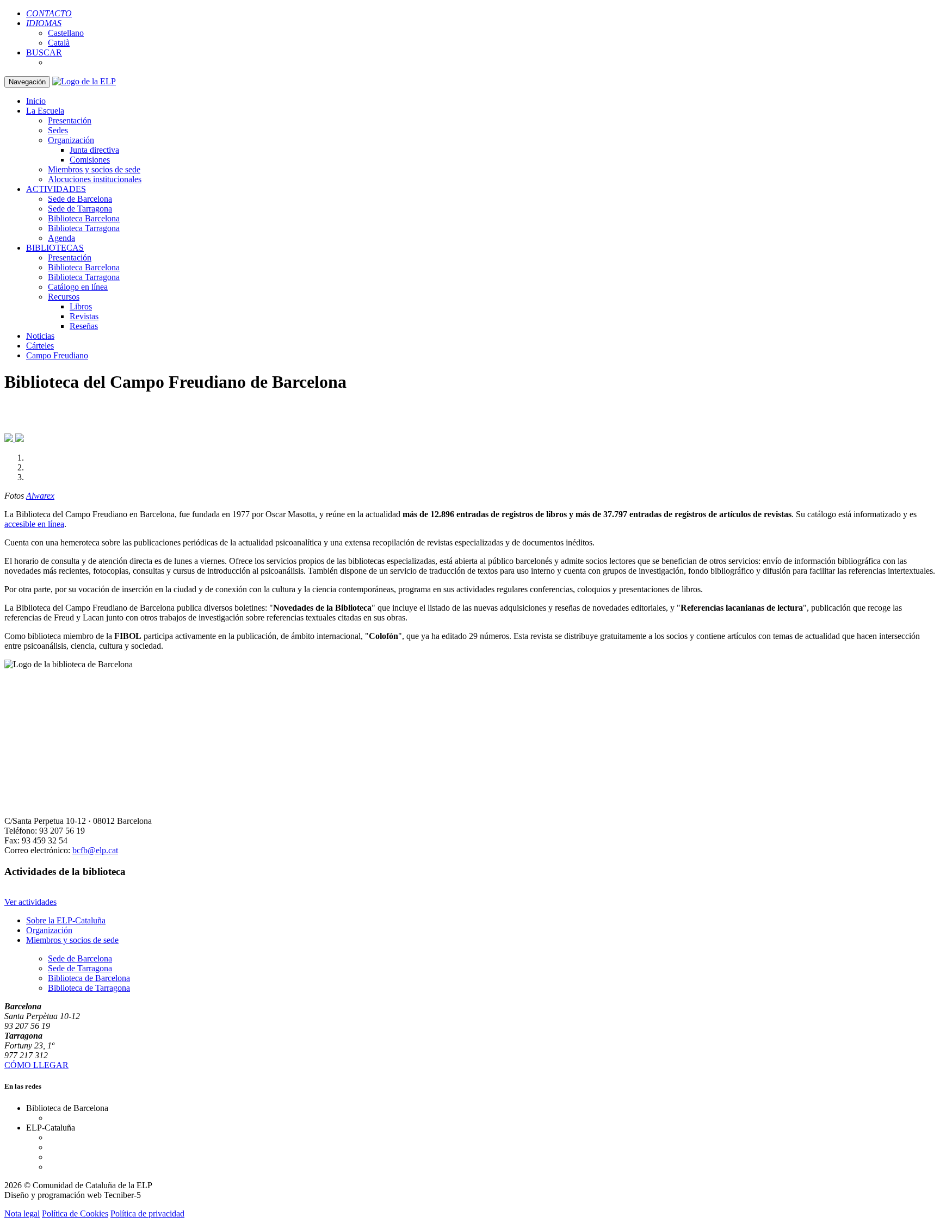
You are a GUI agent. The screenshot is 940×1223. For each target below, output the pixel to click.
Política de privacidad (147, 1213)
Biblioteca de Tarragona (89, 987)
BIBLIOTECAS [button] (55, 247)
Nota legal (22, 1213)
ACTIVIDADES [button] (56, 189)
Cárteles (40, 345)
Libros (81, 306)
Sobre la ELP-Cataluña (66, 920)
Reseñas (84, 326)
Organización (49, 930)
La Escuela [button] (45, 110)
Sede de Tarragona (80, 208)
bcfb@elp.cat (95, 850)
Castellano (66, 33)
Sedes (58, 130)
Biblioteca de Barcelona (89, 978)
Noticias (40, 335)
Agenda (61, 238)
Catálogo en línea (78, 286)
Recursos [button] (63, 296)
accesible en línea (34, 524)
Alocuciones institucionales (94, 179)
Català (59, 42)
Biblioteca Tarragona (84, 228)
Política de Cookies (75, 1213)
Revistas (84, 316)
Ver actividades (30, 902)
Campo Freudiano (57, 355)
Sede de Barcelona (80, 198)
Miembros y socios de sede (94, 169)
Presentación (69, 120)
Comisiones (90, 159)
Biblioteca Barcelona (84, 218)
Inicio (36, 100)
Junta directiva (94, 149)
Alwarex (40, 495)
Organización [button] (71, 140)
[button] (43, 23)
